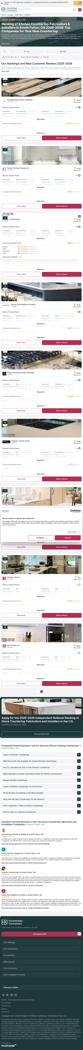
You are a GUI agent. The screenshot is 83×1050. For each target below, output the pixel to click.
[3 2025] (41, 215)
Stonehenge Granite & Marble (19, 100)
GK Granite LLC (13, 645)
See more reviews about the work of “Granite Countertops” (23, 885)
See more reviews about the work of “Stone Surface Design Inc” (24, 863)
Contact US (5, 1012)
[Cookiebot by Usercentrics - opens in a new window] (72, 511)
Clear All (45, 57)
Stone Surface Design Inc (18, 168)
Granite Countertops (11, 219)
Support (4, 1009)
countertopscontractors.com (55, 1023)
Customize (40, 538)
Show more (5, 43)
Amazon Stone (13, 577)
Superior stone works (20, 441)
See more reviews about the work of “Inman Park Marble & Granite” (25, 908)
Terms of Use (6, 1006)
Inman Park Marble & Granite (23, 304)
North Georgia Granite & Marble (20, 373)
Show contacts (61, 138)
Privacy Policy (6, 1003)
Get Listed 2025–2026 (41, 734)
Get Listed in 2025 (39, 934)
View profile (21, 138)
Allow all (68, 538)
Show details (72, 532)
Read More (76, 3)
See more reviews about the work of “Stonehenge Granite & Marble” (26, 844)
